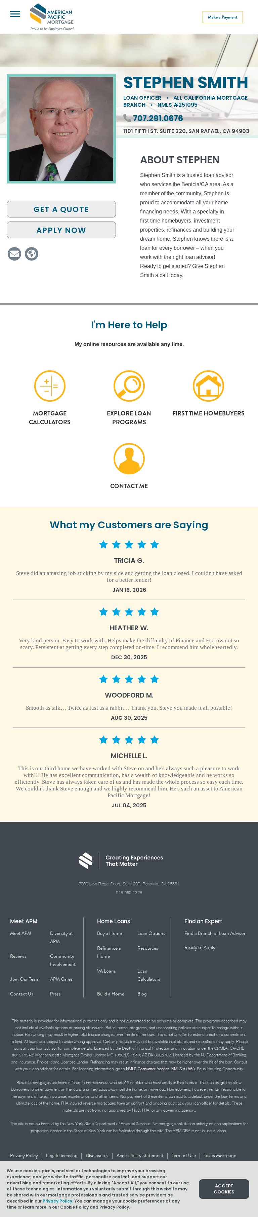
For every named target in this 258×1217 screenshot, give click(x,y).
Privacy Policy (24, 1155)
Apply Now (61, 230)
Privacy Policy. (58, 1201)
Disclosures (98, 1155)
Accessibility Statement (141, 1155)
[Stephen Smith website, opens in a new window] (31, 254)
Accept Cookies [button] (224, 1189)
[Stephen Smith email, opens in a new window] (14, 254)
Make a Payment (223, 17)
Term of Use (184, 1155)
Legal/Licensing (62, 1155)
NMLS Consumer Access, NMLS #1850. (161, 1068)
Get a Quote (61, 209)
